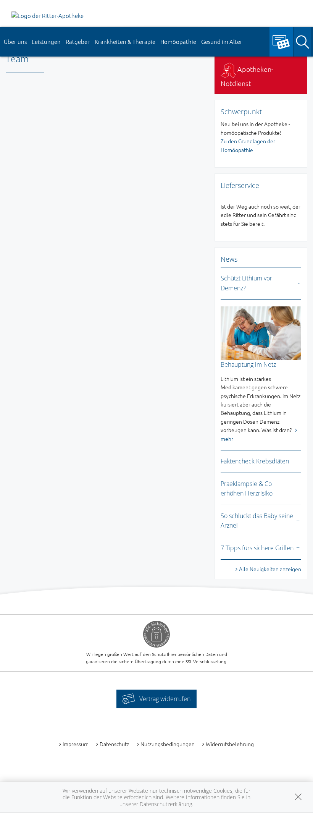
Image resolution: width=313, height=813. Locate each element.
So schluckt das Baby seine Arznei (257, 521)
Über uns (15, 41)
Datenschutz (114, 744)
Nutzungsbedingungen (167, 744)
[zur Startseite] (47, 15)
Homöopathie (178, 41)
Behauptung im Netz (248, 364)
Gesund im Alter (221, 41)
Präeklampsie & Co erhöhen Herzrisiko (247, 488)
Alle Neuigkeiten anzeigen (270, 569)
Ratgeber (78, 41)
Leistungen (46, 41)
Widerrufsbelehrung (230, 744)
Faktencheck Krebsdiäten (255, 461)
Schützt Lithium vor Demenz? (246, 283)
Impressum (76, 744)
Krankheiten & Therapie (125, 41)
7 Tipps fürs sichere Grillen (257, 548)
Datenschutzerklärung (166, 804)
